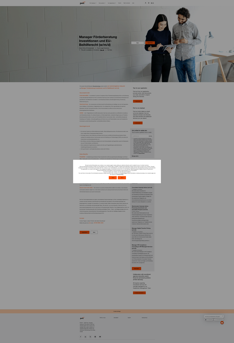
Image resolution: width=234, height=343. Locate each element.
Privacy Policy (120, 174)
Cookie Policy (123, 173)
